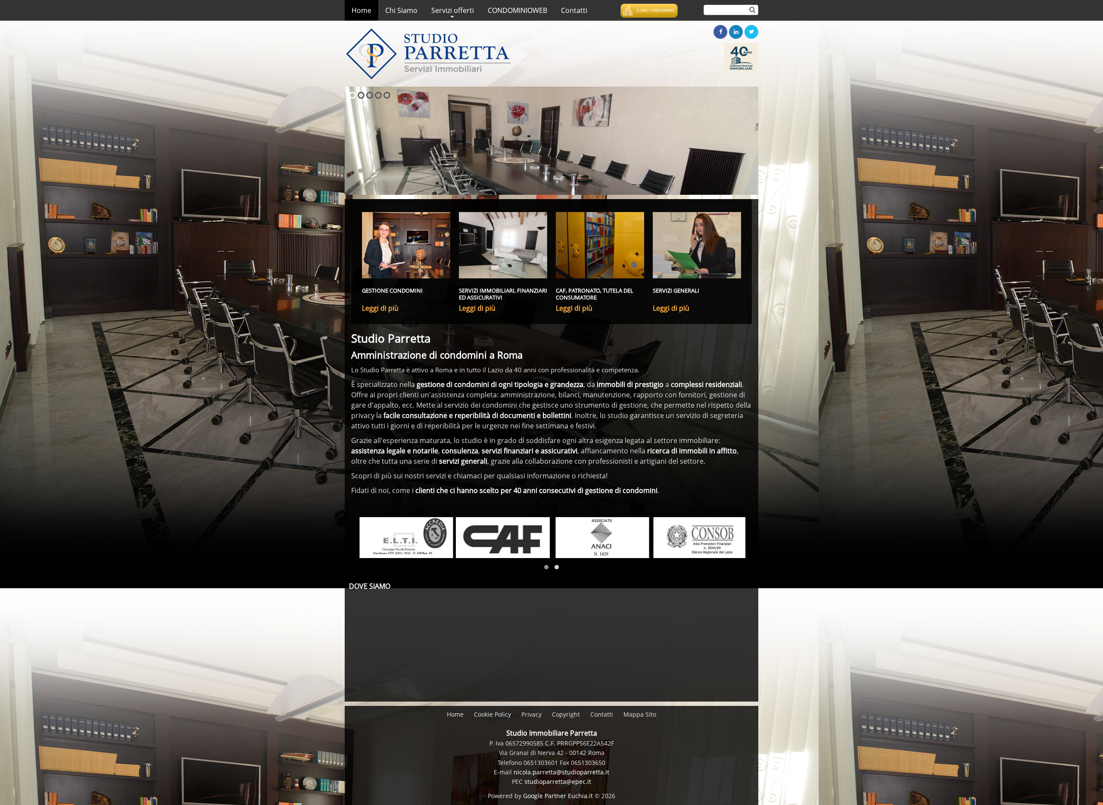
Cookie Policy (492, 714)
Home (455, 714)
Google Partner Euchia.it (558, 796)
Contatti (601, 714)
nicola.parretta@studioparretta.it (561, 772)
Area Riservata (649, 10)
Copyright (566, 714)
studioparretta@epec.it (557, 781)
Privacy (531, 714)
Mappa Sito (639, 714)
